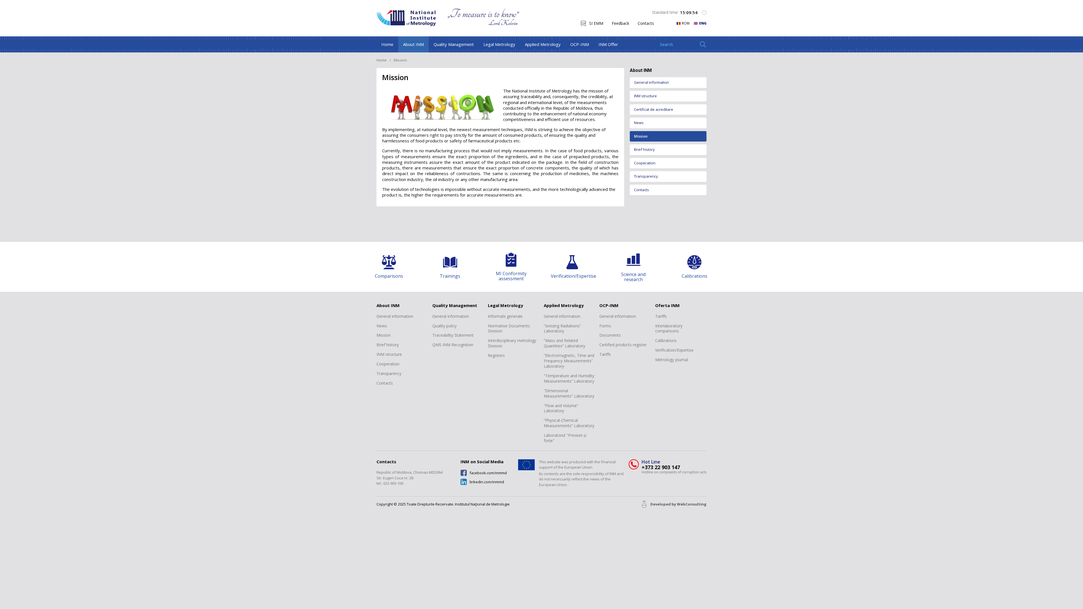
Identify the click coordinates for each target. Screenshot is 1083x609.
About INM (413, 44)
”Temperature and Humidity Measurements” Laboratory (569, 378)
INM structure (645, 95)
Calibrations (666, 340)
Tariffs (605, 354)
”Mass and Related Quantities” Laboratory (564, 343)
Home (387, 44)
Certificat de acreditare (653, 109)
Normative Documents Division (509, 328)
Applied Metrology (543, 44)
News (639, 122)
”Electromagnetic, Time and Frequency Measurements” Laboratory (569, 361)
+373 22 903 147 (661, 467)
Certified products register (623, 344)
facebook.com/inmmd (488, 473)
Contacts (646, 23)
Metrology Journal (671, 359)
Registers (496, 355)
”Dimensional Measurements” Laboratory (569, 393)
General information (651, 82)
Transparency (646, 176)
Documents (610, 335)
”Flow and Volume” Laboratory (561, 408)
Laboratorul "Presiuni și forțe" (565, 438)
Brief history (644, 149)
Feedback (620, 23)
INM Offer (608, 44)
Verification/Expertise (674, 350)
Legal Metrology (499, 44)
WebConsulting (691, 504)
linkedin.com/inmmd (487, 482)
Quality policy (444, 325)
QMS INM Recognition (452, 344)
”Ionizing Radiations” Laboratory (562, 328)
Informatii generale (505, 316)
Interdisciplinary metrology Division (512, 343)
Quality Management (453, 44)
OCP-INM (579, 44)
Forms (605, 325)
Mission (641, 136)
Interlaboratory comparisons (669, 328)
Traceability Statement (453, 335)
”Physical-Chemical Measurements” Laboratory (569, 423)
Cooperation (644, 163)
